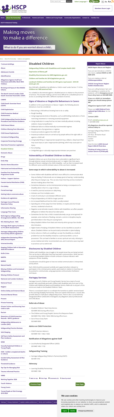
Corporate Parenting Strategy (11, 141)
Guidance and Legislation (24, 58)
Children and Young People (54, 18)
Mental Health (6, 265)
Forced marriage (6, 190)
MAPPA (3, 257)
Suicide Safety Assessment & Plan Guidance (13, 359)
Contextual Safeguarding (10, 137)
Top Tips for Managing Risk (10, 368)
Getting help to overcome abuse (12, 194)
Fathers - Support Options (10, 178)
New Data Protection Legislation (12, 145)
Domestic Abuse (6, 153)
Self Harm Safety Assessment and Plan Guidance (13, 337)
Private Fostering (7, 303)
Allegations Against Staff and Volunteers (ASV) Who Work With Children (12, 82)
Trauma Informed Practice (10, 371)
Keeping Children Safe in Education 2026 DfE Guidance (13, 248)
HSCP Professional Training (9, 22)
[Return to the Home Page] (13, 8)
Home (2, 18)
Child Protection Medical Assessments (9, 114)
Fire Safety (4, 186)
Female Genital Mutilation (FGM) (12, 182)
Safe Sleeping (5, 332)
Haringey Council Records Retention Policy (10, 203)
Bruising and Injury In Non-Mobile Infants (13, 89)
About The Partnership (13, 18)
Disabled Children (7, 149)
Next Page (79, 384)
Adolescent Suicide (7, 72)
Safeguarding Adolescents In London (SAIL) (11, 323)
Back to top (34, 378)
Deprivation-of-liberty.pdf (38, 72)
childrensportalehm (95, 80)
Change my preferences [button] (85, 411)
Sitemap (3, 402)
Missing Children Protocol (10, 275)
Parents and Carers (38, 18)
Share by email (66, 378)
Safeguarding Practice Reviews (12, 328)
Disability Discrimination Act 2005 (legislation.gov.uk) (48, 75)
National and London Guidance (12, 279)
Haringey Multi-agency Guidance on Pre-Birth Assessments (12, 227)
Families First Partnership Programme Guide (10, 173)
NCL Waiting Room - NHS (9, 222)
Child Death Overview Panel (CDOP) (11, 104)
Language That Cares (8, 212)
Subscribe (95, 1)
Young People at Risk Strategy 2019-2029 (11, 392)
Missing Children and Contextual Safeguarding (12, 270)
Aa (103, 2)
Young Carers (5, 387)
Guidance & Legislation (9, 198)
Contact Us (85, 18)
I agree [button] (65, 411)
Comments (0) (54, 378)
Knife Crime (5, 253)
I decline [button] (72, 411)
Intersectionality (7, 243)
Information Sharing (8, 208)
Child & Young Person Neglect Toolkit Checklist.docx (98, 85)
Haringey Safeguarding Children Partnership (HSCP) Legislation (12, 233)
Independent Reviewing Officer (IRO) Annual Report (12, 239)
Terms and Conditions (45, 402)
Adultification (6, 76)
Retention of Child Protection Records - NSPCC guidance (11, 317)
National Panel (6, 283)
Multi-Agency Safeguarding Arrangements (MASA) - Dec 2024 (12, 217)
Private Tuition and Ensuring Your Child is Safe (13, 307)
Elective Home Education (9, 165)
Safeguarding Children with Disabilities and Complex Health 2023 (52, 68)
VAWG (3, 375)
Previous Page (36, 384)
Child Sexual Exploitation (10, 133)
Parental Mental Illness (9, 295)
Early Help (4, 161)
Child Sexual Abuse (7, 125)
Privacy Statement (13, 402)
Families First (95, 18)
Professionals (26, 18)
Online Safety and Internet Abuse (13, 291)
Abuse (3, 68)
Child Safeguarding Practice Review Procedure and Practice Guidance (13, 120)
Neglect (3, 287)
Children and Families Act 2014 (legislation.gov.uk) (47, 78)
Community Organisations (72, 18)
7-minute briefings (7, 64)
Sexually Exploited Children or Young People (11, 347)
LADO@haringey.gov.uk (100, 120)
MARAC (3, 261)
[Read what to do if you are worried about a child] (57, 40)
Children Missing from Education (12, 129)
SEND (3, 342)
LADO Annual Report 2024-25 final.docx (98, 145)
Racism (3, 312)
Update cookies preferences (28, 402)
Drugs (3, 157)
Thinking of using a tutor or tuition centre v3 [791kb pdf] (98, 150)
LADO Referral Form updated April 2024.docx (99, 110)
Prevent (3, 299)
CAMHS (3, 100)
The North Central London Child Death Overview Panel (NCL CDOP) (13, 95)
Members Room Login (102, 8)
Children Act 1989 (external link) (40, 89)
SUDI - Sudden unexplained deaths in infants (13, 353)
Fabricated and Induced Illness (12, 168)
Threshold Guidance (8, 364)
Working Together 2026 (9, 379)
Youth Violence (6, 383)
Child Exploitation (7, 109)
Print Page (44, 378)
